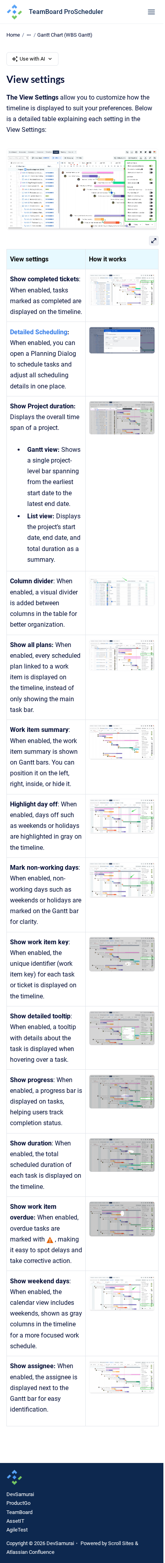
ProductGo (18, 1503)
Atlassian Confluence (30, 1552)
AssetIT (15, 1521)
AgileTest (17, 1530)
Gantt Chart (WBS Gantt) (65, 35)
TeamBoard (19, 1512)
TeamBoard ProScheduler (66, 12)
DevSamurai (20, 1494)
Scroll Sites (121, 1543)
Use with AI (32, 59)
